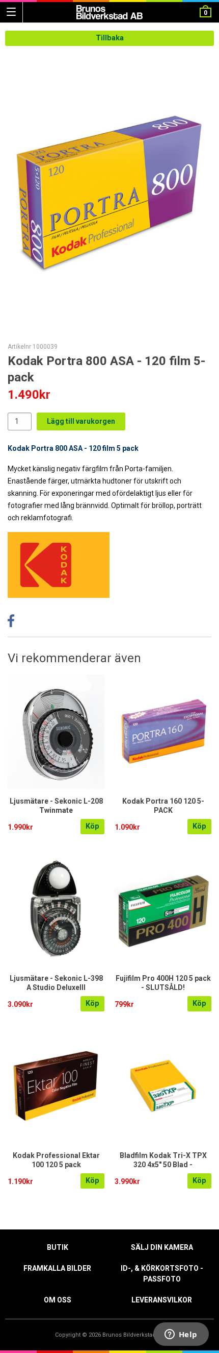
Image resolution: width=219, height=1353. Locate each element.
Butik (57, 1247)
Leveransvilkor (161, 1300)
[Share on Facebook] (11, 624)
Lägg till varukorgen (81, 421)
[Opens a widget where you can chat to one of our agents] (181, 1335)
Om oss (57, 1300)
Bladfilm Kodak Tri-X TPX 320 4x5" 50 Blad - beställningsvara (163, 1164)
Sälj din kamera (162, 1247)
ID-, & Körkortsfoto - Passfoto (162, 1273)
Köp (92, 826)
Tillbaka (110, 38)
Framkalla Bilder (57, 1268)
